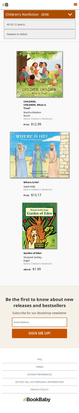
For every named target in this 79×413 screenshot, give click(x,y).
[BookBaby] (5, 4)
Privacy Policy (39, 389)
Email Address (21, 322)
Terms (39, 367)
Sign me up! (39, 333)
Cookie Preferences (39, 374)
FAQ (39, 359)
